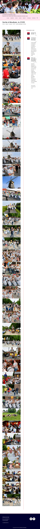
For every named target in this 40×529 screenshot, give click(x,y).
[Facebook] (31, 519)
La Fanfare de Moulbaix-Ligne (8, 14)
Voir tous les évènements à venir (33, 86)
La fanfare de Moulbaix (22, 527)
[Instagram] (34, 519)
